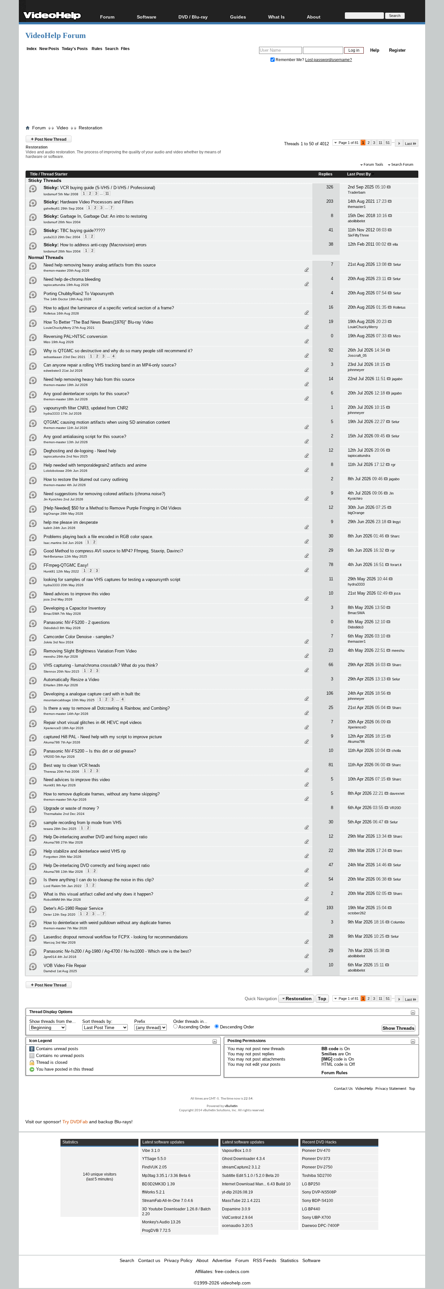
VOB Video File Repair (65, 965)
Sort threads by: (97, 1021)
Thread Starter (54, 174)
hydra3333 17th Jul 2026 (63, 413)
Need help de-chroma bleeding (72, 279)
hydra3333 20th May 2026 (64, 585)
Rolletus (399, 307)
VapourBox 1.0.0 (236, 1150)
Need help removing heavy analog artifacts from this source (100, 265)
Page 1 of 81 (349, 143)
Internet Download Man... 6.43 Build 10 (256, 1184)
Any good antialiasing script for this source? (85, 436)
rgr (393, 465)
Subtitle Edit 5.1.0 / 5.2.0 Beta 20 (250, 1175)
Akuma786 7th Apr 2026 (62, 742)
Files (125, 48)
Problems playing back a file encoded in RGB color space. (98, 536)
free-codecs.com (232, 1271)
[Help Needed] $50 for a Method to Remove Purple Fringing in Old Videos (112, 508)
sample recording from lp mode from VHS (83, 822)
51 (388, 143)
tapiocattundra (359, 456)
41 (331, 229)
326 (329, 187)
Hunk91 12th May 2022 (61, 571)
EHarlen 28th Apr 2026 (61, 685)
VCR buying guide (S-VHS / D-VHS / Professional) (107, 187)
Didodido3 (355, 627)
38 (331, 244)
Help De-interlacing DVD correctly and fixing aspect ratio (97, 865)
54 (331, 879)
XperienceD (357, 727)
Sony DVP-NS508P (319, 1192)
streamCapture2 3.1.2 (241, 1167)
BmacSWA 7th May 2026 (62, 613)
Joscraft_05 (357, 355)
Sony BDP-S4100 (317, 1200)
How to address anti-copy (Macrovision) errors (103, 244)
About (202, 1260)
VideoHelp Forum (55, 35)
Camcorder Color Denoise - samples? (79, 636)
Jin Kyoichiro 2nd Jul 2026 (63, 499)
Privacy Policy (178, 1260)
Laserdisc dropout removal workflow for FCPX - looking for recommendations (116, 937)
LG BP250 (311, 1184)
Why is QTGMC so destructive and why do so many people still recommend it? (118, 350)
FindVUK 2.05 (154, 1167)
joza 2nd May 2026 (58, 599)
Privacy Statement (390, 1089)
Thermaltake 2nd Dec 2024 (64, 814)
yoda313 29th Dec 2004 (62, 237)
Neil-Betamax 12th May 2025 (65, 556)
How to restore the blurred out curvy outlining (86, 479)
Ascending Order (193, 1027)
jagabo (397, 379)
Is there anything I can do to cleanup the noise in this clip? (99, 879)
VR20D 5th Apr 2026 (59, 756)
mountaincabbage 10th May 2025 (69, 700)
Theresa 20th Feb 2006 (61, 771)
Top (322, 998)
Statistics (289, 1260)
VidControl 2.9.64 (237, 1217)
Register (397, 50)
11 (380, 143)
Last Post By (359, 174)
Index (32, 48)
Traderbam (356, 192)
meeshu (398, 650)
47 (331, 864)
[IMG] (326, 1059)
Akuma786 (356, 741)
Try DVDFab (75, 1121)
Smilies (329, 1053)
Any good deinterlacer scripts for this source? (86, 393)
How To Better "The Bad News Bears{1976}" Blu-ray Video (98, 322)
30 (331, 536)
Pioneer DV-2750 (317, 1167)
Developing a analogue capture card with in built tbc (92, 693)
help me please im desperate (71, 522)
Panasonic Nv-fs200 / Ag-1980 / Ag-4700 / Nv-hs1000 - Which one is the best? (117, 951)
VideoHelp (364, 1089)
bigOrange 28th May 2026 (63, 513)
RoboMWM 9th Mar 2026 (62, 899)
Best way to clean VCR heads (72, 765)
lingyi (396, 522)
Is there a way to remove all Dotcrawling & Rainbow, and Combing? (107, 708)
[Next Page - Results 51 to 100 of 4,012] (399, 143)
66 (331, 664)
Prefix (139, 1021)
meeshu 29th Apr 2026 (61, 656)
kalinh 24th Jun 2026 (59, 528)
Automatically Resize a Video (71, 679)
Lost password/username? (328, 60)
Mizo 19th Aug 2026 (59, 342)
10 (331, 593)
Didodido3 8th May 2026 (62, 628)
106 (329, 693)
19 (331, 321)
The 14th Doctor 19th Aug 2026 (67, 299)
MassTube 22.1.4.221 (241, 1200)
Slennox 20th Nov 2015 (61, 671)
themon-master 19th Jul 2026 (66, 385)
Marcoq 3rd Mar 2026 (60, 942)
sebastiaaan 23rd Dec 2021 (64, 357)
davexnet (397, 793)
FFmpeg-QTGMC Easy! (66, 565)
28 (331, 936)
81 (331, 764)
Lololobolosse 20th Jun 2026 (65, 470)
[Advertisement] (222, 95)
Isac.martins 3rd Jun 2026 (63, 543)
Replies (326, 174)
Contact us (149, 1260)
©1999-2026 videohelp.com (222, 1282)
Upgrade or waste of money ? (71, 808)
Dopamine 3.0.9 (236, 1209)
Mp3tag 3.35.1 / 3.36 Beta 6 (166, 1175)
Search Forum (402, 165)
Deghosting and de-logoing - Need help (80, 450)
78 (331, 564)
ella (395, 244)
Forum (107, 17)
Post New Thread (48, 139)
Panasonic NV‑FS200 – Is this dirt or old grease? (90, 751)
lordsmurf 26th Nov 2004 (62, 222)
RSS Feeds (264, 1260)
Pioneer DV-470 (316, 1150)
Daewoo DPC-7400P (320, 1225)
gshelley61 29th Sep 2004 (64, 208)
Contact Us (343, 1089)
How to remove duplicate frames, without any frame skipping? (102, 794)
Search (111, 48)
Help (374, 50)
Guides (238, 17)
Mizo (396, 336)
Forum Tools (373, 165)
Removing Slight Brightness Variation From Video (90, 651)
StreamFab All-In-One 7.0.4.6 (167, 1200)
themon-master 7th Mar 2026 (65, 928)
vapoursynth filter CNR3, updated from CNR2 (86, 408)
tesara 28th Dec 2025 (60, 829)
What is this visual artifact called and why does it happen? (98, 894)
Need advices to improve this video (77, 593)
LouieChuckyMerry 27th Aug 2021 (69, 327)
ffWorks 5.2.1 (153, 1192)
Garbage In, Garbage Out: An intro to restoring (103, 216)
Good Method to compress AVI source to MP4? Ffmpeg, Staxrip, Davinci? (113, 550)
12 (331, 450)
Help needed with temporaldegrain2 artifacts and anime (95, 465)
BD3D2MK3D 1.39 (158, 1184)
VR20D (395, 808)
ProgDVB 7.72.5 (156, 1230)
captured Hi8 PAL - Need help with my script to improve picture (103, 736)
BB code (329, 1048)
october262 (357, 913)
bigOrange (356, 513)
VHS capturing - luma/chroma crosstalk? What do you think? (101, 665)
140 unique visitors (99, 1174)
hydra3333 (356, 584)
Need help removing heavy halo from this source (89, 379)
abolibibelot (356, 221)
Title (34, 174)
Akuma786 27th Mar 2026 (63, 842)
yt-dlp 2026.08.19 (237, 1192)
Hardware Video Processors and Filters (97, 202)
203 (329, 201)
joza (397, 593)
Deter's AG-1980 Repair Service (73, 908)
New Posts (49, 48)
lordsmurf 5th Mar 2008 (61, 194)
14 (331, 378)
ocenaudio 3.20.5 (237, 1225)
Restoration (90, 127)
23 (331, 650)
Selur (397, 264)
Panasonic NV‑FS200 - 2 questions (77, 622)
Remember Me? (290, 60)
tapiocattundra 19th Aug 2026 (66, 285)
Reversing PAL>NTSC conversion (75, 336)
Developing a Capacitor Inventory (75, 608)
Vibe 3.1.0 (151, 1150)
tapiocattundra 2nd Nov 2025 (66, 456)
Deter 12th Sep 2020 (59, 914)
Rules (97, 48)
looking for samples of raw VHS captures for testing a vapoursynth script (112, 579)
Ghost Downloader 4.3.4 (243, 1158)
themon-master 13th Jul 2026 (66, 442)
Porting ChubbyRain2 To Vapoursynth (79, 293)
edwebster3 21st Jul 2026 (63, 370)
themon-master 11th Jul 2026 (65, 428)
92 (331, 350)
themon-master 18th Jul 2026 (66, 399)
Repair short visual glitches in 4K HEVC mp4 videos (93, 722)
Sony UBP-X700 (316, 1217)
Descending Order (236, 1027)
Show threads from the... (52, 1021)
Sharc (395, 536)
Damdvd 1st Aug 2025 (60, 971)
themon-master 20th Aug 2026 (66, 270)
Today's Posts (75, 48)
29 (331, 550)
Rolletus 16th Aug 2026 (61, 313)
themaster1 (357, 207)
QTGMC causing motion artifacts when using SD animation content (107, 422)
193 (329, 907)
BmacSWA (356, 613)
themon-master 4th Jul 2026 (65, 485)
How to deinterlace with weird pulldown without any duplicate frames (107, 922)
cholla (396, 751)
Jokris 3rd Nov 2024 (58, 642)
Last (408, 144)
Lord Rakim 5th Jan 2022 (63, 886)
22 (331, 850)
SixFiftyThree (358, 235)
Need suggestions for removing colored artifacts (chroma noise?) (104, 493)
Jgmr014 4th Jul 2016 (60, 957)
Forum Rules (334, 1072)
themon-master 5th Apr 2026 (65, 799)
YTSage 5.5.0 (154, 1158)
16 (331, 307)
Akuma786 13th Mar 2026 (63, 871)
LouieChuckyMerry (363, 327)
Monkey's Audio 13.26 (161, 1222)
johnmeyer (356, 370)
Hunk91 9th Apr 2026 (60, 785)
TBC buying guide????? (82, 230)
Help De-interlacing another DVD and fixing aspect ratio (95, 836)
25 (331, 707)
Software (146, 17)
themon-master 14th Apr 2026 (66, 713)
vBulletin (231, 1106)
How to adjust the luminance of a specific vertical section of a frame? (109, 307)
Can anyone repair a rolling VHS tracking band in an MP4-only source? (110, 365)
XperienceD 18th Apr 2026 (64, 728)
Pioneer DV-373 (316, 1158)
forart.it (395, 565)
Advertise (221, 1260)
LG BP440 (311, 1209)
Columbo (398, 922)
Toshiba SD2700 (317, 1175)
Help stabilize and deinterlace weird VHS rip (85, 851)
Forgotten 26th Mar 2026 (62, 856)
